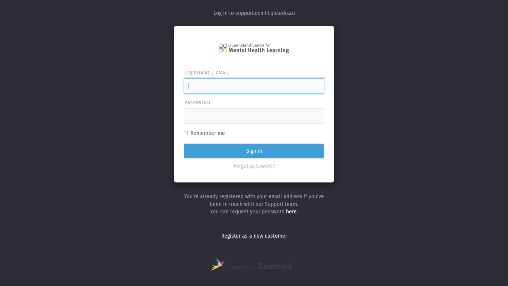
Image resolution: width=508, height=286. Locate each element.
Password (197, 102)
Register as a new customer (254, 236)
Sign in (254, 151)
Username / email (206, 73)
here (291, 212)
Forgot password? (254, 166)
